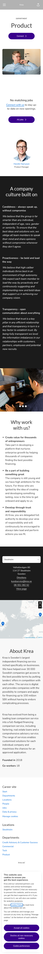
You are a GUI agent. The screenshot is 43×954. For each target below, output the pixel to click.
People (5, 803)
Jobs (4, 807)
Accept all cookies (21, 928)
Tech (4, 850)
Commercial (8, 846)
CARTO (39, 637)
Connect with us (15, 105)
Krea (22, 4)
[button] (38, 4)
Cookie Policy (16, 905)
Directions (21, 577)
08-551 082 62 (21, 585)
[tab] (17, 406)
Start (4, 791)
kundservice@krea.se (21, 581)
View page (21, 588)
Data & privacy (9, 811)
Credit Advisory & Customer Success (20, 842)
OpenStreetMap (30, 637)
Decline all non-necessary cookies (21, 937)
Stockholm (7, 829)
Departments (8, 795)
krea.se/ (21, 862)
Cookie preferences (21, 946)
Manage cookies (10, 816)
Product (6, 854)
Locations (7, 799)
